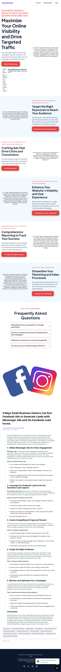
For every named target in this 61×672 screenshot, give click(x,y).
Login (56, 3)
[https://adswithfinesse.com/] (7, 3)
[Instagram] (28, 666)
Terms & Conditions (34, 654)
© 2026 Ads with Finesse (23, 654)
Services (38, 3)
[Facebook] (24, 666)
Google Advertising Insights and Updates (13, 428)
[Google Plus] (32, 666)
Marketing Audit (47, 3)
